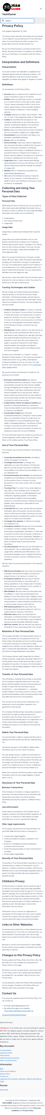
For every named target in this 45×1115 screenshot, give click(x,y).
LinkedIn (17, 1015)
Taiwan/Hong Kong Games (9, 1058)
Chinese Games (5, 1050)
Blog (1, 1069)
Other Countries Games (8, 1060)
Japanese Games (6, 1053)
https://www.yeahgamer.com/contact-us (18, 1011)
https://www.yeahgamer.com (14, 173)
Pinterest (23, 1015)
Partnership (4, 1090)
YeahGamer (9, 14)
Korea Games (5, 1055)
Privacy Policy (5, 1074)
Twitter (11, 1015)
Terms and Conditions (8, 1071)
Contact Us (4, 1076)
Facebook (5, 1015)
